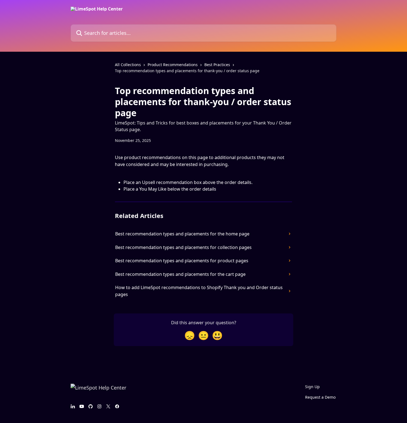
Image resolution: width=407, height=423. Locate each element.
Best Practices (217, 64)
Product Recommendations (173, 64)
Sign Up (312, 386)
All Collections (128, 64)
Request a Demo (320, 397)
